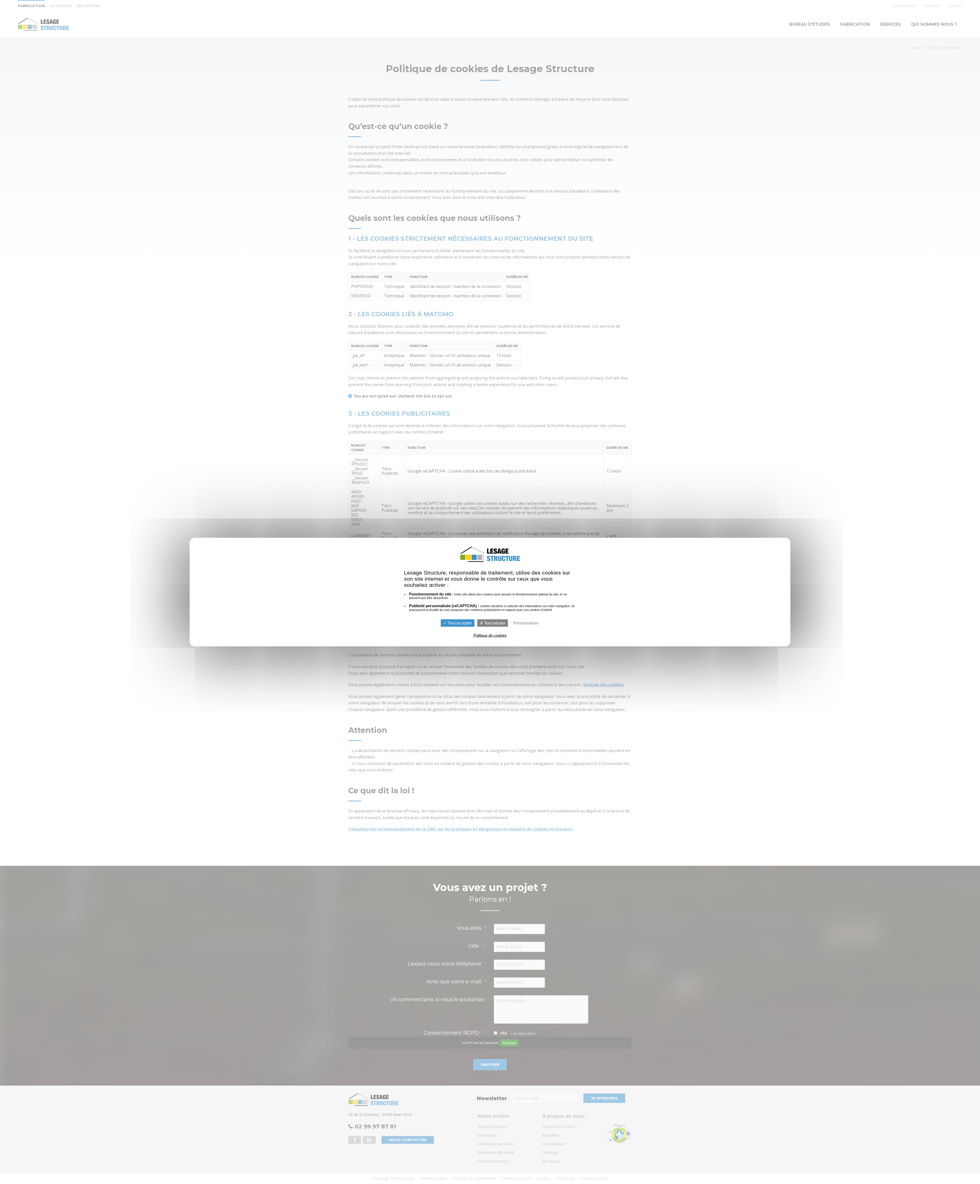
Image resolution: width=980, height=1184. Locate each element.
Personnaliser (525, 623)
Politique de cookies (490, 635)
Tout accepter (459, 623)
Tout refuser (494, 623)
